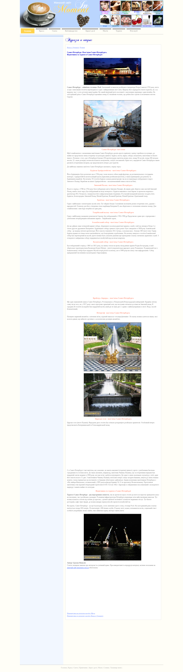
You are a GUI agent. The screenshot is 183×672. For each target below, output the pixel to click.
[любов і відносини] (147, 10)
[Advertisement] (41, 79)
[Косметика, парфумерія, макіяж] (147, 24)
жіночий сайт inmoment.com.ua (78, 568)
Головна (27, 31)
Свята (54, 31)
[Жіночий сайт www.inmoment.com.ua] (63, 13)
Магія (105, 31)
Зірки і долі (90, 31)
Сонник (106, 668)
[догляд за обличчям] (105, 10)
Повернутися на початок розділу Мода (81, 613)
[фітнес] (137, 10)
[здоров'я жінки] (115, 24)
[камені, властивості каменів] (158, 24)
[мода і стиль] (105, 24)
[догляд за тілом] (126, 10)
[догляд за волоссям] (115, 10)
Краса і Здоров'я (73, 47)
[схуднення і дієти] (158, 10)
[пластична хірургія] (126, 24)
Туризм (119, 31)
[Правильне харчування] (137, 24)
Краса (41, 31)
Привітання (83, 668)
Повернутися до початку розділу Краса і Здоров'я (85, 616)
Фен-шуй (133, 31)
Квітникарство (71, 31)
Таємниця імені (115, 668)
